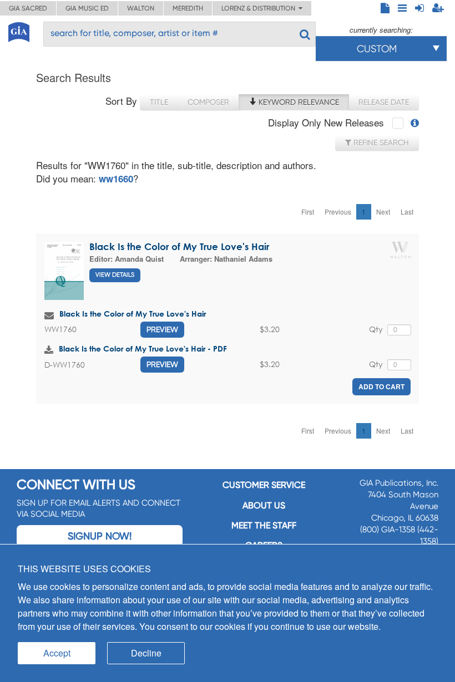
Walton (140, 8)
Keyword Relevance (297, 102)
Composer (208, 102)
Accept (56, 653)
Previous (338, 211)
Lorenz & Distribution (260, 8)
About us (263, 505)
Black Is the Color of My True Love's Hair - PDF (143, 348)
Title (159, 102)
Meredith (188, 8)
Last (407, 211)
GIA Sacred (28, 8)
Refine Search (380, 142)
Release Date (383, 102)
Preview (162, 329)
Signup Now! (100, 536)
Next (383, 211)
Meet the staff (263, 525)
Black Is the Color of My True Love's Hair (179, 246)
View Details (114, 274)
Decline (146, 653)
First (307, 211)
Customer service (264, 485)
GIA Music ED (87, 8)
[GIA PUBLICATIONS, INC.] (18, 30)
